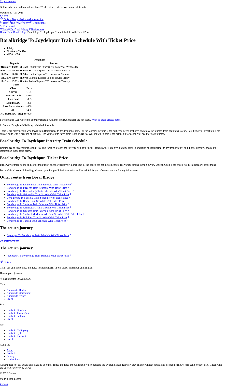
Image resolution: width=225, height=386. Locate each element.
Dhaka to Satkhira (16, 316)
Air (19, 22)
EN (2, 15)
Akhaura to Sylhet (16, 296)
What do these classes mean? (106, 119)
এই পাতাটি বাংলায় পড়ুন (9, 241)
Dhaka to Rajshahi (16, 336)
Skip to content (8, 1)
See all (10, 298)
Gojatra (7, 262)
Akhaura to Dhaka (16, 290)
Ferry (27, 22)
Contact (11, 353)
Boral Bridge (20, 32)
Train (5, 22)
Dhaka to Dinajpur (16, 310)
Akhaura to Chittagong (18, 293)
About (10, 350)
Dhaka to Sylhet (15, 333)
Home (3, 32)
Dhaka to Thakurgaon (18, 313)
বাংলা (6, 15)
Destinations (39, 22)
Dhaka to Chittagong (17, 330)
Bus (13, 22)
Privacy (10, 356)
